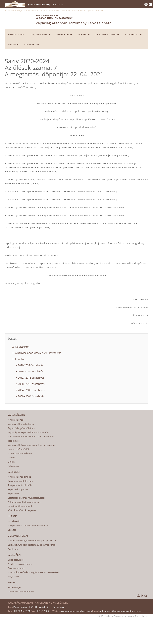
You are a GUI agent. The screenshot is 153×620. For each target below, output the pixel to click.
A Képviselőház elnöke (19, 476)
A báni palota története (20, 453)
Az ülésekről (22, 346)
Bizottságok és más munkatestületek (26, 497)
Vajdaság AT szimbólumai (21, 423)
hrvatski (66, 10)
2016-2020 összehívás (30, 371)
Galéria (11, 457)
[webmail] (150, 4)
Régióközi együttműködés (21, 428)
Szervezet (63, 34)
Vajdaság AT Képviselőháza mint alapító (28, 432)
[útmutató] (138, 595)
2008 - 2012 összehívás (31, 384)
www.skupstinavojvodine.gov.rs (75, 610)
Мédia (12, 44)
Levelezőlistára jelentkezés (21, 591)
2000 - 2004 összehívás (31, 396)
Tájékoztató (14, 440)
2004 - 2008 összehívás (31, 390)
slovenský (54, 10)
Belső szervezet (15, 559)
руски (91, 10)
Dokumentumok (16, 568)
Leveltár (20, 359)
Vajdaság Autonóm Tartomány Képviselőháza (73, 19)
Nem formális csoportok (20, 506)
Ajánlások (13, 548)
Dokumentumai (106, 34)
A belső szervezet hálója (20, 563)
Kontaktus (31, 44)
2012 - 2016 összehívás (31, 377)
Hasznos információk (18, 449)
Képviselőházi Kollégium (20, 480)
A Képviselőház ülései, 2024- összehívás (38, 353)
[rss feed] (142, 595)
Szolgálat (132, 34)
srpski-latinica (31, 10)
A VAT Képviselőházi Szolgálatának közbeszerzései (33, 572)
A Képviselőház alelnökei (20, 485)
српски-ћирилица (12, 10)
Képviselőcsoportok (18, 489)
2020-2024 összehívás (30, 365)
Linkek (11, 461)
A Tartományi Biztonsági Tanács (24, 501)
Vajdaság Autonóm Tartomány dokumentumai (32, 544)
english (100, 10)
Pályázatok (13, 465)
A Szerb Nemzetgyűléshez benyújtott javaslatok (32, 540)
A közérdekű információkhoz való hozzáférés (31, 436)
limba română (79, 10)
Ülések (82, 34)
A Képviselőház (15, 419)
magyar (43, 10)
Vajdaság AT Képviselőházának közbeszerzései (31, 444)
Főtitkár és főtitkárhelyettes (22, 510)
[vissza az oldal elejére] (145, 595)
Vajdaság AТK (39, 34)
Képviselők (13, 493)
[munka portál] (146, 4)
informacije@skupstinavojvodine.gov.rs (120, 610)
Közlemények (15, 587)
